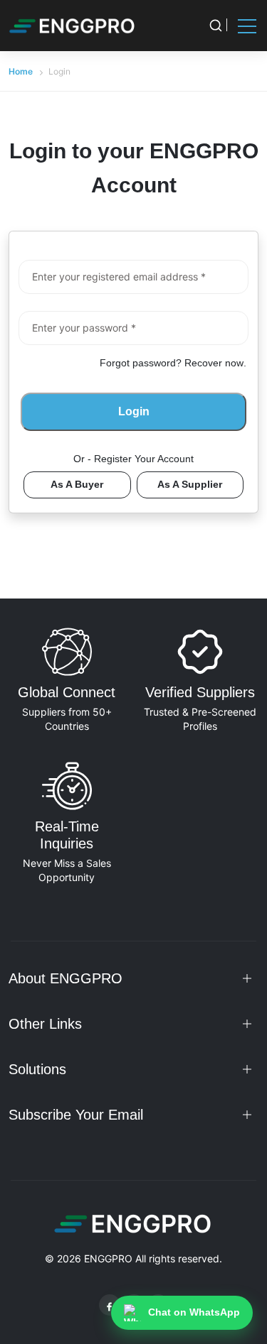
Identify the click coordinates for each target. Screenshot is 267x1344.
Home (21, 71)
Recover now (214, 362)
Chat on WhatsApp (194, 1312)
